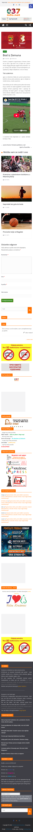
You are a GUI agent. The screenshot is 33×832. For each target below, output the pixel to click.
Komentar (4, 255)
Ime (3, 277)
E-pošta (4, 284)
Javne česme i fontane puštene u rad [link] (13, 145)
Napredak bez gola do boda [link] (13, 204)
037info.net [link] (13, 58)
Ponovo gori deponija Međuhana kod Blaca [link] (13, 736)
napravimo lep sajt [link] (25, 779)
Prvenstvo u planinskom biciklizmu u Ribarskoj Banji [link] (16, 175)
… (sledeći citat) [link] (29, 339)
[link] (31, 6)
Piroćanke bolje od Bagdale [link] (13, 232)
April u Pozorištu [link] (26, 147)
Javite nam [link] (4, 779)
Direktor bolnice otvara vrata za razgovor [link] (12, 753)
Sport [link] (5, 51)
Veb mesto (4, 292)
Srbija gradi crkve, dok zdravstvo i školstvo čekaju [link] (14, 739)
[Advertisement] (13, 402)
